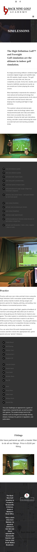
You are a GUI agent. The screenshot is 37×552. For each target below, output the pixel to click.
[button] (4, 464)
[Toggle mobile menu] (33, 16)
